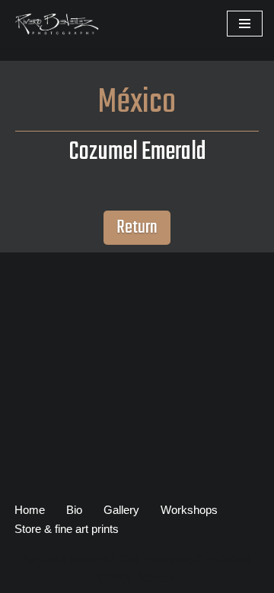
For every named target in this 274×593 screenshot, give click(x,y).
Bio (74, 509)
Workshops (189, 509)
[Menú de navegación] (245, 23)
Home (29, 509)
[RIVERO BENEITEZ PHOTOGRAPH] (57, 24)
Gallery (121, 509)
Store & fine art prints (66, 528)
